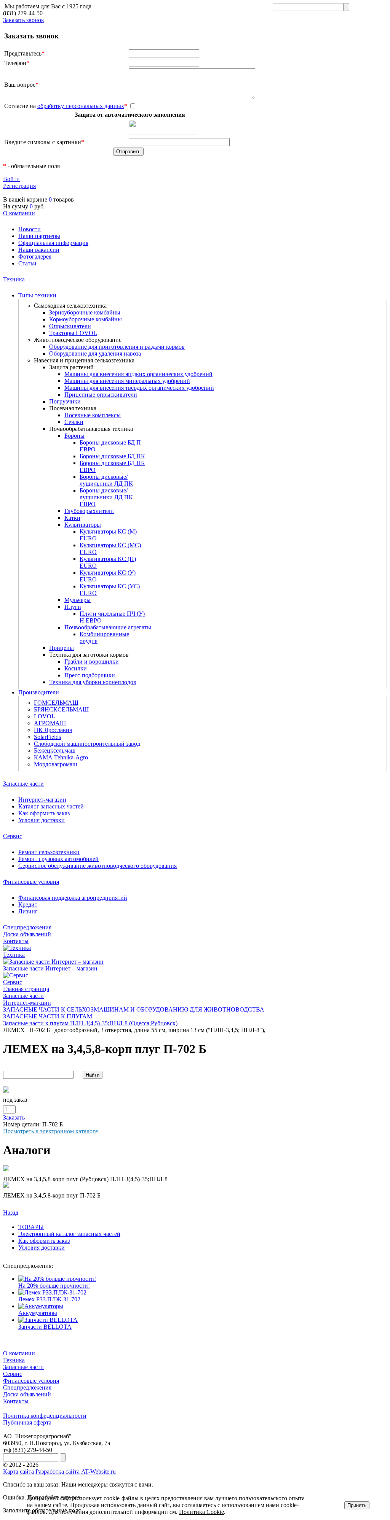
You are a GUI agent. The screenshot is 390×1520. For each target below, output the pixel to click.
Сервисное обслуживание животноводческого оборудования (97, 865)
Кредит (27, 904)
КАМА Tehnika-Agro (61, 757)
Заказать (14, 1117)
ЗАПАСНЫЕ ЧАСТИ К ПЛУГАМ (47, 1016)
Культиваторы (82, 524)
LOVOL (44, 716)
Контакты (16, 941)
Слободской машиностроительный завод (87, 743)
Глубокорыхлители (89, 511)
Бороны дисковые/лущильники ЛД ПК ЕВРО (106, 497)
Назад (10, 1212)
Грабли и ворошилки (91, 661)
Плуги (72, 607)
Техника (14, 279)
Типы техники (37, 295)
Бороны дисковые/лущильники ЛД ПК (106, 480)
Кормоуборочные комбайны (85, 319)
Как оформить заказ (44, 813)
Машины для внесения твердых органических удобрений (139, 387)
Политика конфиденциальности (44, 1415)
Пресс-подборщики (89, 675)
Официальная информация (53, 243)
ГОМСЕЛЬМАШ (56, 702)
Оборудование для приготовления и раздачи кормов (117, 346)
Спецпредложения (27, 927)
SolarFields (47, 737)
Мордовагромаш (55, 764)
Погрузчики (65, 401)
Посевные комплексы (92, 415)
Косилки (75, 668)
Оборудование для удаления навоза (95, 353)
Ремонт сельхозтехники (49, 852)
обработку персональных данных (80, 106)
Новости (29, 229)
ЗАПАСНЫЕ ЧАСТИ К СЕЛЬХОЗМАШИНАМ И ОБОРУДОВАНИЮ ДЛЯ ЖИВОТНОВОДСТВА (133, 1009)
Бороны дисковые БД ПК (112, 456)
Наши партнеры (39, 236)
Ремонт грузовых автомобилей (58, 859)
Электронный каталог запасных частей (69, 1234)
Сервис (12, 836)
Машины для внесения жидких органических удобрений (138, 374)
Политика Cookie (201, 1512)
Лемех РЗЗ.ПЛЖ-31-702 (49, 1299)
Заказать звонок (23, 20)
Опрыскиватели (70, 326)
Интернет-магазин (42, 799)
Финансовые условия (31, 881)
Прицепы (61, 648)
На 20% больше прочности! (54, 1285)
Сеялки (73, 422)
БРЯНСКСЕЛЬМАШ (61, 709)
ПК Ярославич (53, 730)
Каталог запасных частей (51, 806)
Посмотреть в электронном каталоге (50, 1131)
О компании (19, 213)
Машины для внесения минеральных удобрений (127, 381)
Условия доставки (41, 820)
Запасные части (23, 783)
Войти (11, 179)
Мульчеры (77, 600)
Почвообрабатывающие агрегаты (107, 627)
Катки (72, 518)
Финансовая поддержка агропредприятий (72, 897)
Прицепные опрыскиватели (100, 394)
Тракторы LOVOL (73, 333)
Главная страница (26, 989)
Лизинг (28, 911)
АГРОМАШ (50, 723)
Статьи (27, 263)
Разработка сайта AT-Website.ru (75, 1471)
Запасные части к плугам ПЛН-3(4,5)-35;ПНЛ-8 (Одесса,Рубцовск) (90, 1023)
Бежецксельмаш (54, 750)
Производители (38, 692)
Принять (356, 1505)
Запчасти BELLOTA (45, 1326)
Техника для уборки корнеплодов (92, 682)
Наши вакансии (38, 249)
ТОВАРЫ (31, 1227)
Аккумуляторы (37, 1313)
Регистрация (19, 186)
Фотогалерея (34, 256)
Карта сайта (18, 1471)
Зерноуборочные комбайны (84, 312)
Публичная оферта (27, 1422)
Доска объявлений (27, 934)
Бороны (74, 435)
